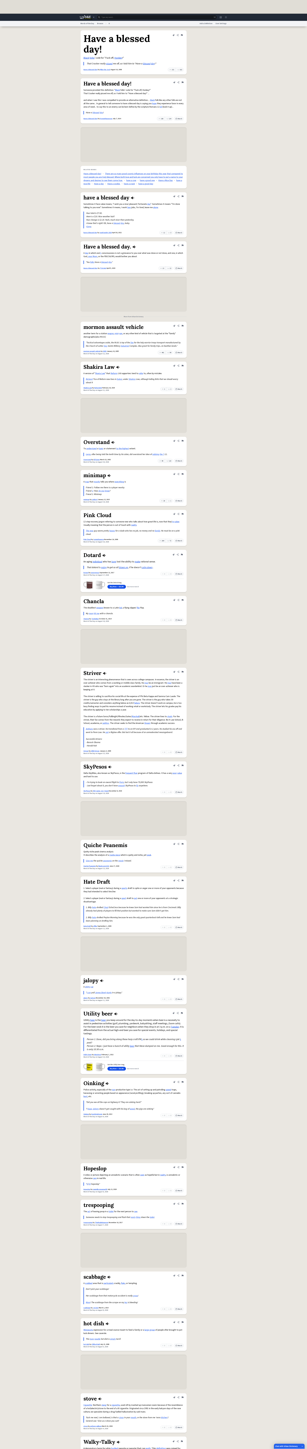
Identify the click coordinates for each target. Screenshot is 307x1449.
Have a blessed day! (90, 69)
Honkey (118, 58)
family (157, 530)
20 (161, 106)
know (107, 490)
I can (89, 992)
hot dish (86, 1344)
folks (92, 58)
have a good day (145, 183)
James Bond (100, 992)
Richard (89, 379)
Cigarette (87, 1405)
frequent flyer (131, 773)
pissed (109, 63)
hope (154, 103)
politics (106, 723)
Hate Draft (87, 926)
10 (90, 1184)
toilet (111, 1211)
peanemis (107, 860)
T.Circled (103, 268)
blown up (123, 567)
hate (94, 907)
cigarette (116, 1405)
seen (142, 1174)
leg (125, 1302)
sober (176, 521)
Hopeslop (86, 1189)
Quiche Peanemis (89, 866)
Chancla (86, 619)
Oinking (86, 1114)
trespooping (87, 1222)
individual (97, 561)
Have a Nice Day (165, 180)
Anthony (89, 728)
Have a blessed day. (90, 268)
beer (92, 1020)
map (87, 481)
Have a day (99, 183)
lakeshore (97, 1054)
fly (137, 785)
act (88, 1211)
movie (121, 860)
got (107, 732)
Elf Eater (97, 459)
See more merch (133, 587)
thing (138, 1217)
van (120, 333)
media (112, 855)
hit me (96, 613)
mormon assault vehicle (91, 351)
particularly (109, 1283)
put (135, 898)
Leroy (88, 454)
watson (93, 998)
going (104, 567)
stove (85, 1426)
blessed (147, 63)
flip (138, 607)
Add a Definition (206, 23)
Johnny (96, 1108)
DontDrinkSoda (96, 1114)
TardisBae (95, 619)
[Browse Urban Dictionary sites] (87, 17)
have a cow (131, 180)
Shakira (132, 379)
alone (155, 207)
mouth (133, 1417)
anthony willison (96, 1426)
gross (135, 1295)
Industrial (125, 345)
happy (112, 530)
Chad (106, 907)
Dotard (86, 572)
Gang (88, 226)
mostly (97, 481)
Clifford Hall (96, 1344)
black (152, 100)
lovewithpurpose (106, 118)
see (135, 1211)
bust (85, 1096)
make (137, 561)
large (147, 1329)
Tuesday (175, 1027)
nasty (133, 1217)
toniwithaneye (98, 539)
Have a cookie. (113, 183)
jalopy (85, 998)
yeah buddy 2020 (106, 232)
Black (86, 58)
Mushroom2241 (103, 866)
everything (119, 481)
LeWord (94, 499)
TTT (126, 728)
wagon (111, 333)
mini (116, 333)
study (169, 716)
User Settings (221, 23)
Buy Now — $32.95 (117, 587)
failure (137, 703)
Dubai (119, 379)
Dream (147, 723)
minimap (86, 499)
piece (117, 855)
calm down (147, 567)
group (152, 1329)
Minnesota (88, 1329)
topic (101, 448)
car (92, 986)
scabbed (88, 1283)
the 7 (162, 454)
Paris (121, 782)
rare (95, 1178)
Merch (180, 119)
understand (91, 448)
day (153, 63)
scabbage (87, 1308)
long (114, 561)
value (179, 773)
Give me (89, 860)
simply (113, 1339)
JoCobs (95, 1308)
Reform (114, 373)
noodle (97, 1339)
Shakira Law (87, 388)
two (129, 207)
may (146, 682)
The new (89, 530)
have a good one (147, 180)
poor (175, 773)
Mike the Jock (105, 69)
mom (91, 613)
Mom (88, 1302)
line (132, 342)
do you (101, 490)
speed (168, 1089)
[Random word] (214, 17)
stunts (109, 992)
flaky (123, 1283)
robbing (155, 454)
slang (104, 1405)
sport (123, 898)
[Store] (220, 17)
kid (120, 607)
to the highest (122, 448)
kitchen (164, 1417)
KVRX (104, 351)
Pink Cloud (87, 539)
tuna (92, 1339)
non (113, 1089)
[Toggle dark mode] (226, 17)
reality (134, 525)
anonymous (95, 572)
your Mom (92, 256)
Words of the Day (87, 23)
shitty (87, 986)
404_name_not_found (101, 791)
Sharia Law (100, 373)
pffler (95, 926)
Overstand (87, 459)
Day (105, 345)
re (173, 521)
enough (121, 785)
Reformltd (98, 388)
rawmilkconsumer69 (100, 1189)
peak (149, 855)
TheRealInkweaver (101, 1222)
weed (132, 1108)
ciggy (121, 1417)
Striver (86, 751)
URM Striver (95, 751)
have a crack (129, 183)
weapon (99, 607)
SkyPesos (86, 791)
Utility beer (87, 1054)
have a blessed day (90, 232)
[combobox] (157, 17)
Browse (100, 23)
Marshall (135, 716)
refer (141, 373)
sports (124, 888)
